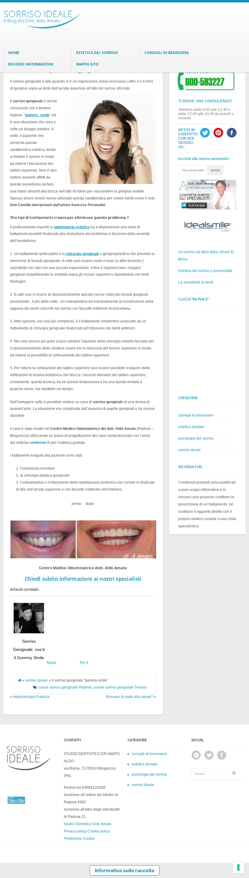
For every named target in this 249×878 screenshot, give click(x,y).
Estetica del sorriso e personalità (205, 271)
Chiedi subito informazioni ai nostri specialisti (83, 578)
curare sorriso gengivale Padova (65, 687)
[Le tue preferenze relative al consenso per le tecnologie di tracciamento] (238, 867)
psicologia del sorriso (195, 438)
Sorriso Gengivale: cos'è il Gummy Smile (29, 649)
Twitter (209, 755)
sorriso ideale (36, 680)
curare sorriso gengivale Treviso (120, 687)
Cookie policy (98, 831)
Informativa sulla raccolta (124, 870)
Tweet (51, 663)
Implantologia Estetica (31, 697)
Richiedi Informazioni (30, 64)
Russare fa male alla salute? (129, 697)
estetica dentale (191, 427)
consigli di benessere (195, 415)
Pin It (84, 663)
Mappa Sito (87, 64)
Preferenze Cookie (79, 838)
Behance (196, 755)
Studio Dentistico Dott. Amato (87, 824)
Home (13, 52)
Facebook (222, 755)
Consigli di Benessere (167, 52)
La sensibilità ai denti (195, 282)
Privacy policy (75, 831)
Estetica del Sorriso (97, 52)
